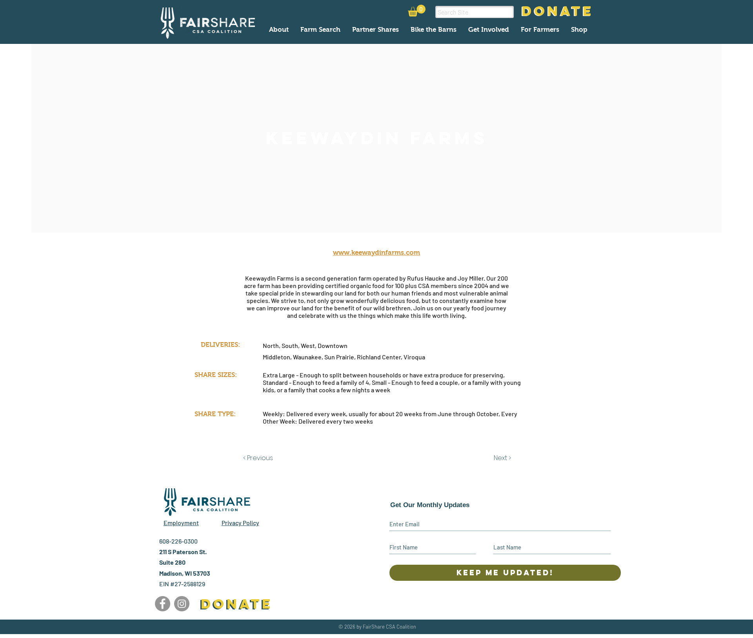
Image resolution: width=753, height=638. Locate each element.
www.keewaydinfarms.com (376, 252)
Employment (181, 522)
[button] (417, 10)
